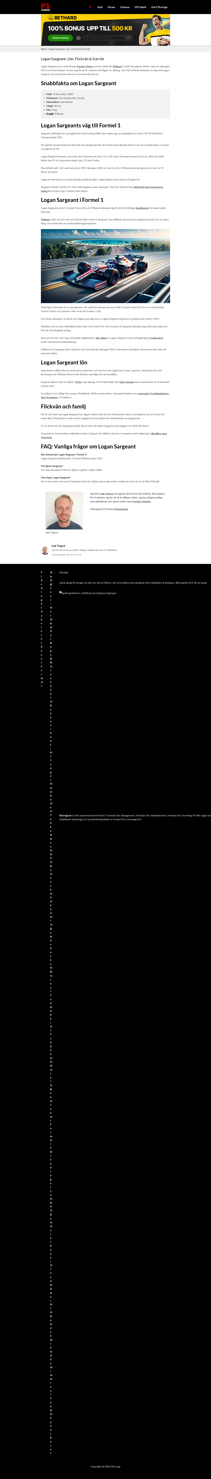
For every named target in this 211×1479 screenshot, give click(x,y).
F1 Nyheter (42, 619)
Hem (43, 48)
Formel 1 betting (141, 501)
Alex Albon (101, 337)
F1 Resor (41, 651)
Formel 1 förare (85, 66)
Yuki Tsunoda (126, 382)
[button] (90, 7)
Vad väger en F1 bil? (51, 1183)
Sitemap (63, 572)
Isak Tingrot (106, 493)
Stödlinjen (156, 582)
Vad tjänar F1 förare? (51, 1058)
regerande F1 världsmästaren (153, 393)
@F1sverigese (121, 509)
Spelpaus (169, 582)
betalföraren (142, 208)
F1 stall (49, 113)
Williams (117, 66)
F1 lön (79, 382)
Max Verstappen (49, 397)
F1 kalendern (156, 337)
